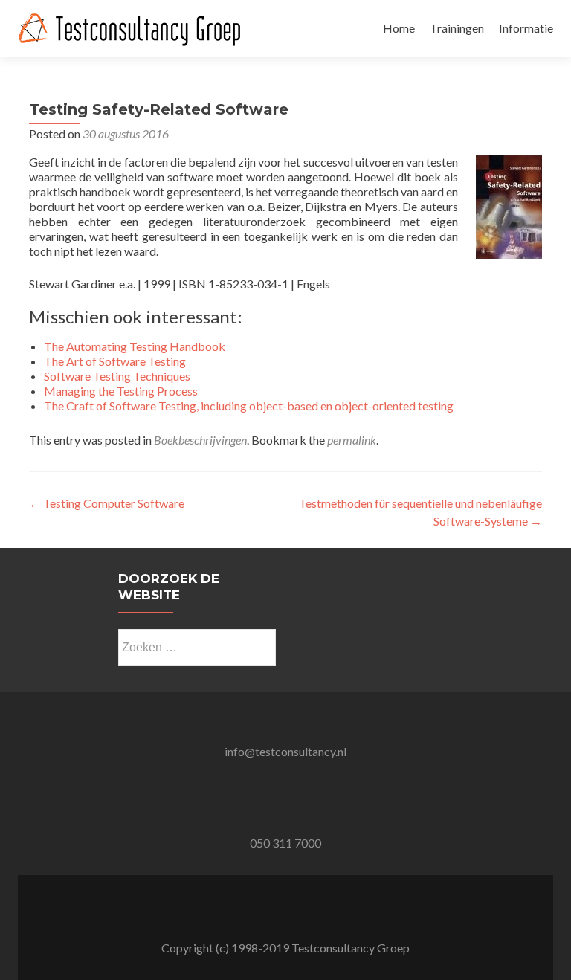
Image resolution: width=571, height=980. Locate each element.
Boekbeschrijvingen (200, 440)
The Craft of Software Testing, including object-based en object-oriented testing (249, 406)
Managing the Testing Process (121, 391)
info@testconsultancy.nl (285, 751)
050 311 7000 (285, 843)
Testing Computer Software (106, 503)
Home (399, 28)
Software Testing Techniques (117, 376)
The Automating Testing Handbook (134, 346)
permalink (351, 440)
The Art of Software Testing (115, 361)
